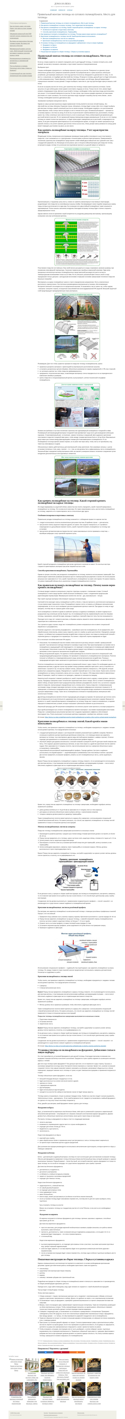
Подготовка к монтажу (85, 1340)
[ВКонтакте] (46, 1352)
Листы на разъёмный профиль (55, 1343)
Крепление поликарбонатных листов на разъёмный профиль (63, 41)
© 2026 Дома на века (15, 1413)
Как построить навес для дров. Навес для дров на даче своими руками (21, 28)
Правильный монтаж (48, 1340)
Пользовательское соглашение (56, 1413)
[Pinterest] (61, 1352)
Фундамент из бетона (50, 47)
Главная (53, 9)
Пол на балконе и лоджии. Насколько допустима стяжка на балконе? (21, 68)
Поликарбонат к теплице (96, 1340)
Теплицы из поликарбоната (68, 1343)
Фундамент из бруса (49, 45)
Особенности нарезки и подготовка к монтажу (58, 30)
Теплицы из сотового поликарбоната (61, 1340)
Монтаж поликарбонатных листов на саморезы (59, 38)
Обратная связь (80, 1413)
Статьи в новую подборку (81, 1343)
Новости (61, 9)
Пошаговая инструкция (47, 1345)
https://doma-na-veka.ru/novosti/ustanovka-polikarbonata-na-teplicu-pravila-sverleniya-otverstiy (75, 1046)
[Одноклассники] (77, 1352)
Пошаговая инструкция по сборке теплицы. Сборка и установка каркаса (65, 52)
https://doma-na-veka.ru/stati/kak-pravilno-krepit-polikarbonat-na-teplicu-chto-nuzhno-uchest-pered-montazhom (80, 717)
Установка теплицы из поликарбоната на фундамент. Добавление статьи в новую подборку (72, 43)
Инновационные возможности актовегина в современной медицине (20, 61)
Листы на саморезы (42, 1343)
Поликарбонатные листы (109, 1340)
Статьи (69, 9)
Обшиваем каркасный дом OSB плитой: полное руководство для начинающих (21, 36)
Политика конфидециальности (50, 1415)
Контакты (46, 1413)
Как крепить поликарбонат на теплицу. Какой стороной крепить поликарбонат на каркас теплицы (74, 27)
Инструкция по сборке (58, 1345)
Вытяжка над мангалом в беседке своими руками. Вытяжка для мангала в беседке (21, 43)
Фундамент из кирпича (50, 49)
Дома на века (62, 3)
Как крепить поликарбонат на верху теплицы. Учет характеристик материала (67, 25)
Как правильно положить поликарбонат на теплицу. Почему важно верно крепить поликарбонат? (74, 34)
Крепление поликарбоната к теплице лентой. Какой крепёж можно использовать (68, 36)
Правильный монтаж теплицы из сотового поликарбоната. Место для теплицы (67, 23)
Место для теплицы (75, 1340)
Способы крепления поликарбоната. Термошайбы (60, 32)
